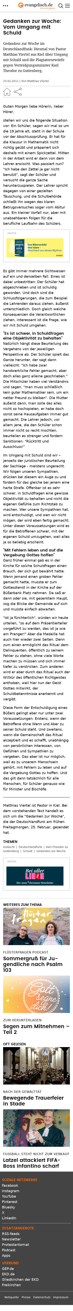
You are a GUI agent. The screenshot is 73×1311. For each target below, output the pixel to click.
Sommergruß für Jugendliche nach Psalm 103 (33, 964)
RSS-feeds (10, 1234)
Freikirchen (11, 1285)
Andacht (9, 847)
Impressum (61, 1297)
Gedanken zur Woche (51, 851)
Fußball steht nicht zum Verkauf (36, 1154)
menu (5, 5)
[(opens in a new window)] (34, 247)
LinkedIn (9, 1218)
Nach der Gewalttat (22, 1092)
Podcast (8, 1250)
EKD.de (8, 1274)
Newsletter (11, 1239)
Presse (26, 1297)
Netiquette (11, 1297)
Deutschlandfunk (30, 847)
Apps (6, 1255)
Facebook (10, 1185)
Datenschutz (41, 1297)
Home (7, 92)
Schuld (27, 851)
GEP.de (8, 1269)
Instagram (10, 1191)
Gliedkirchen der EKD (20, 1279)
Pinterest (9, 1202)
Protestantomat (15, 1245)
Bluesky (8, 1207)
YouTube (9, 1196)
